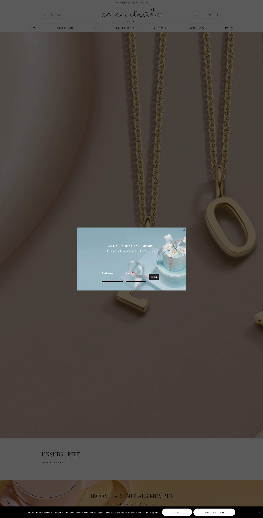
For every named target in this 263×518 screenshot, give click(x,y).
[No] (259, 512)
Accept (177, 512)
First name (107, 273)
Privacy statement (214, 512)
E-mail (129, 273)
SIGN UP (154, 277)
